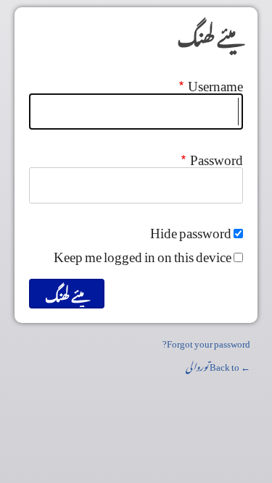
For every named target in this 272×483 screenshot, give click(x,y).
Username (215, 81)
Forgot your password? (206, 341)
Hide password (190, 228)
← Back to (218, 365)
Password (216, 155)
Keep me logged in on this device (142, 252)
